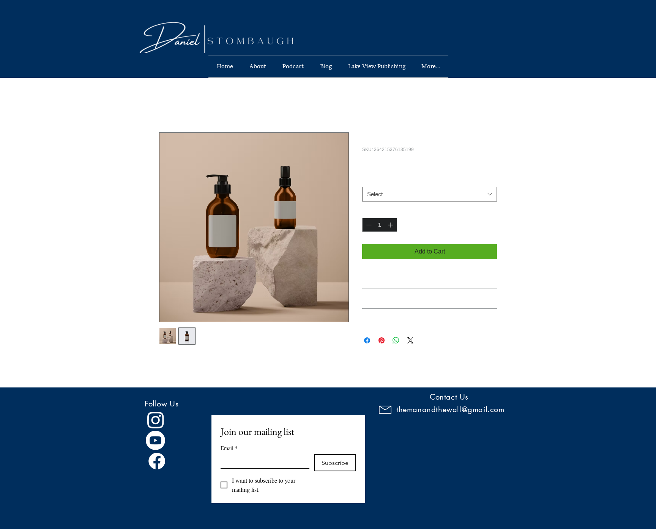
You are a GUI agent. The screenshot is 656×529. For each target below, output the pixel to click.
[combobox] (429, 194)
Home (167, 105)
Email (229, 448)
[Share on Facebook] (367, 340)
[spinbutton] (379, 224)
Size (369, 179)
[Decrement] (368, 224)
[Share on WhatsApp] (396, 340)
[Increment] (391, 224)
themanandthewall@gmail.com (450, 409)
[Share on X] (410, 340)
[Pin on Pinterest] (381, 340)
